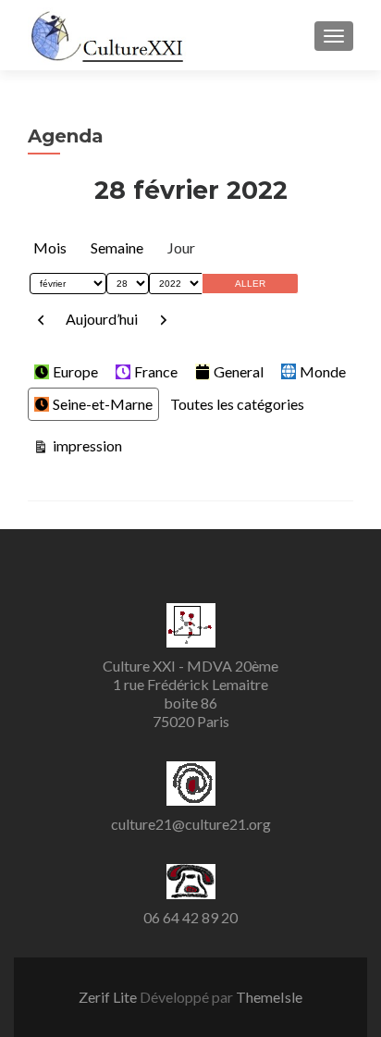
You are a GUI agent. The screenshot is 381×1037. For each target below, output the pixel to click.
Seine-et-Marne (103, 404)
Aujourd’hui (102, 318)
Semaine (117, 247)
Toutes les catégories (237, 404)
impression (85, 445)
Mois (50, 247)
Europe (75, 371)
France (156, 371)
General (239, 371)
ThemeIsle (269, 997)
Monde (323, 371)
